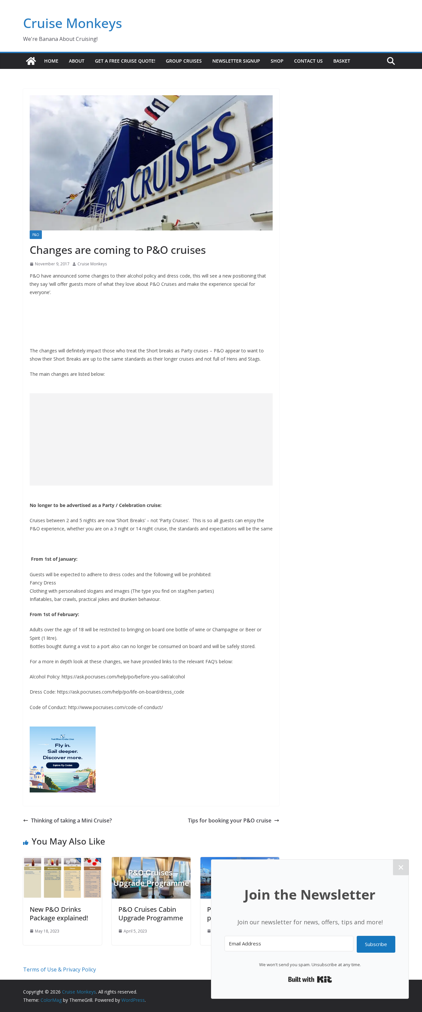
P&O (35, 234)
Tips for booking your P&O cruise (229, 820)
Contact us (308, 61)
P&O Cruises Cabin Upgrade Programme (150, 913)
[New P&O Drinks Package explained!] (62, 861)
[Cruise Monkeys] (31, 61)
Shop (277, 61)
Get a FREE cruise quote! (125, 61)
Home (51, 61)
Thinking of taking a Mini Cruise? (71, 820)
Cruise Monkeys (72, 23)
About (76, 61)
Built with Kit (310, 979)
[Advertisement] (151, 439)
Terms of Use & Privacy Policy (59, 969)
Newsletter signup (236, 61)
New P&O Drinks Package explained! (59, 913)
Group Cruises (184, 61)
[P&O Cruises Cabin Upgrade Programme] (151, 861)
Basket (341, 61)
